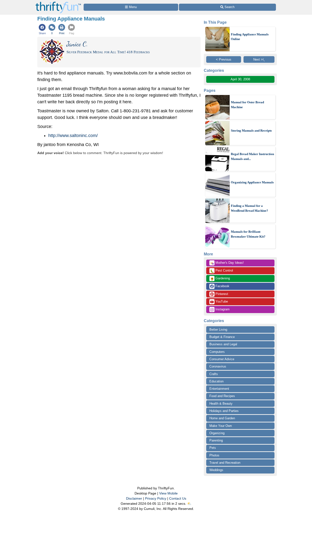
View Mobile (168, 493)
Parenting (216, 440)
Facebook (221, 286)
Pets (212, 448)
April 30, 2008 (240, 79)
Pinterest (221, 294)
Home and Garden (222, 418)
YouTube (221, 301)
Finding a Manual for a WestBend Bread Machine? (249, 208)
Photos (214, 455)
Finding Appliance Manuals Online (250, 36)
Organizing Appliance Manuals (252, 182)
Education (216, 381)
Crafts (213, 374)
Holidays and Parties (224, 411)
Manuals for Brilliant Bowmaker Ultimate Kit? (248, 234)
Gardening (220, 278)
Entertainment (219, 388)
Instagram (222, 309)
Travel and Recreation (224, 462)
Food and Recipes (222, 396)
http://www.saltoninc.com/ (73, 135)
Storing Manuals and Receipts (251, 130)
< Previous (223, 59)
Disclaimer (134, 498)
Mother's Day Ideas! (227, 263)
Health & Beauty (221, 403)
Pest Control (221, 271)
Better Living (218, 329)
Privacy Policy (155, 498)
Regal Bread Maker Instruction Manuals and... (252, 156)
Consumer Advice (221, 359)
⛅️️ (189, 503)
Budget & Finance (222, 337)
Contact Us (177, 498)
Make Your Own (220, 426)
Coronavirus (217, 366)
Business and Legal (223, 344)
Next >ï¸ (259, 59)
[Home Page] (58, 3)
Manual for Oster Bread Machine (247, 104)
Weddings (216, 470)
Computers (217, 352)
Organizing (216, 433)
